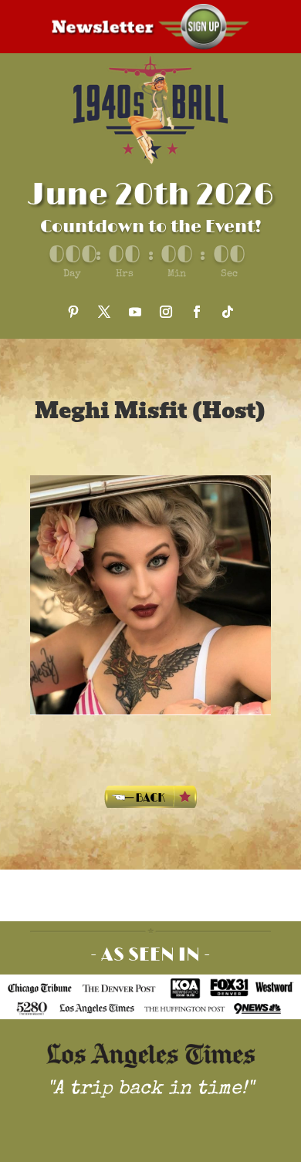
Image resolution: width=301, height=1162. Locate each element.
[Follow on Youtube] (135, 311)
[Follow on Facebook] (196, 311)
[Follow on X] (104, 311)
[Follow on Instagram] (166, 311)
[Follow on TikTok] (227, 311)
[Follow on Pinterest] (73, 311)
